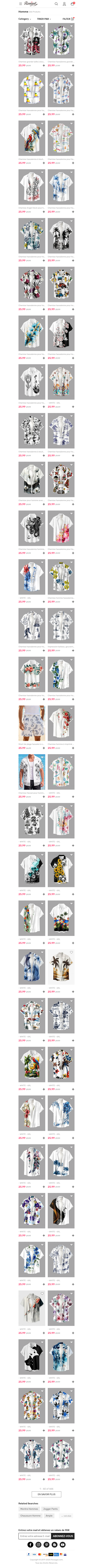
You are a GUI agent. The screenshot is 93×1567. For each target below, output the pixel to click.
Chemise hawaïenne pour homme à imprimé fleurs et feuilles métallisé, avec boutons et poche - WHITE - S (31, 354)
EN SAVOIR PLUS (46, 1494)
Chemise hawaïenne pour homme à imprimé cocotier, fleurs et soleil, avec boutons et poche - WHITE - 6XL (61, 159)
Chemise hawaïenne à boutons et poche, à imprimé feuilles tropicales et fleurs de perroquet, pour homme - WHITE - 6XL (31, 159)
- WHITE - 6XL (54, 403)
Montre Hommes (29, 1509)
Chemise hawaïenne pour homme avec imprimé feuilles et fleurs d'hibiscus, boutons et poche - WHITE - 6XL (61, 695)
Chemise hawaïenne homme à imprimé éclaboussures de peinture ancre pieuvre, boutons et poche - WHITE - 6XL (31, 549)
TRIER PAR (43, 19)
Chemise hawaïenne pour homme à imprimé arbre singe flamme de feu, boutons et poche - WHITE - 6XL (31, 647)
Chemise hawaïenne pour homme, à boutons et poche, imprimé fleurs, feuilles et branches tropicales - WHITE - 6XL (31, 257)
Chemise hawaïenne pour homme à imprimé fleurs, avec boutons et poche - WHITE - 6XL (61, 208)
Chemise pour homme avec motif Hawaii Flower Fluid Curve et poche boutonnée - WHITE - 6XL (31, 500)
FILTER (66, 19)
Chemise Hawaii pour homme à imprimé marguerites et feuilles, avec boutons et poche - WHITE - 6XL (31, 793)
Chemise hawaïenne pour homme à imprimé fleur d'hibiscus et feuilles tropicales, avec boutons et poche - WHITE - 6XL (31, 695)
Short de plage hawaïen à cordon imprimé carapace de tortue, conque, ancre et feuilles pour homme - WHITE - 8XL (31, 744)
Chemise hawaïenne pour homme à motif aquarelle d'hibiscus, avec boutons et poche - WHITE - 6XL (61, 549)
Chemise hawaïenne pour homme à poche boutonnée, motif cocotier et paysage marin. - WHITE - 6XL (61, 257)
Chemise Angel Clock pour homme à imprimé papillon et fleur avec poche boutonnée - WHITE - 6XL (31, 208)
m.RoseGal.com (33, 3)
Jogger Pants (50, 1509)
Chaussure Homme (30, 1515)
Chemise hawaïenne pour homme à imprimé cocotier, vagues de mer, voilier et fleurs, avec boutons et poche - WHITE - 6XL (61, 110)
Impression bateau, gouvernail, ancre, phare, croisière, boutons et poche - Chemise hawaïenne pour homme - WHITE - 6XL (61, 647)
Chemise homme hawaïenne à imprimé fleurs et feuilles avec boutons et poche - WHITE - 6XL (61, 598)
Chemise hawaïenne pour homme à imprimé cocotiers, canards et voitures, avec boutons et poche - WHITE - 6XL (61, 305)
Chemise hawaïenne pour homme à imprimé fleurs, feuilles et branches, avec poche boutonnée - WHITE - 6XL (61, 354)
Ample (49, 1515)
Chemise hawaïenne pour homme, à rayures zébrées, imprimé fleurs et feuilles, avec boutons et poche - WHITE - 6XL (31, 305)
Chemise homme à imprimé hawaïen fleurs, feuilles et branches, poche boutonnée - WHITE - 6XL (61, 744)
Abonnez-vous (63, 1536)
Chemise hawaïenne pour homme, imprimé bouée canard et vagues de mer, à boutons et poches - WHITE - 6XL (31, 110)
